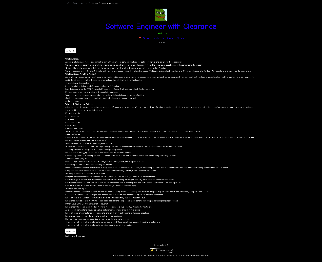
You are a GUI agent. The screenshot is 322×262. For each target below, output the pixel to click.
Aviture (84, 3)
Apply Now (70, 50)
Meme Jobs (72, 3)
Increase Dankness (160, 250)
